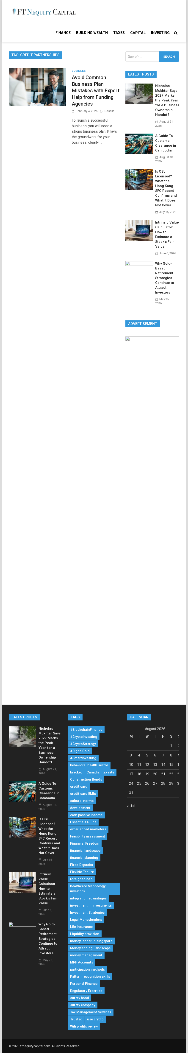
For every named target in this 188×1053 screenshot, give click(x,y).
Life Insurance (81, 927)
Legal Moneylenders (86, 920)
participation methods (87, 969)
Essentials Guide (83, 822)
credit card (78, 786)
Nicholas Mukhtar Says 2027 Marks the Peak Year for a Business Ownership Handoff (167, 100)
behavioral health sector (89, 765)
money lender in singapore (91, 941)
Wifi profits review (84, 1026)
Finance (63, 33)
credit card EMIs (83, 794)
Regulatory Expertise (86, 991)
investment (79, 905)
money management (86, 955)
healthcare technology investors (87, 888)
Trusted (76, 1019)
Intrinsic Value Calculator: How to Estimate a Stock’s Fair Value (48, 888)
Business (79, 71)
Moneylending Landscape (90, 948)
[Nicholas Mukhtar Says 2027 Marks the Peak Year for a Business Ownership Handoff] (139, 103)
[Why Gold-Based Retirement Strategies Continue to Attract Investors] (139, 264)
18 (139, 774)
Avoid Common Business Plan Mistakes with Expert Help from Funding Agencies (95, 90)
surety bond (79, 998)
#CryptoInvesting (83, 737)
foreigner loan (81, 879)
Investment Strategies (87, 912)
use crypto (95, 1019)
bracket (76, 772)
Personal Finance (83, 984)
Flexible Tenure (82, 872)
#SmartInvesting (83, 758)
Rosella (109, 111)
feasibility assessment (87, 836)
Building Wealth (92, 33)
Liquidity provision (84, 934)
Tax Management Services (90, 1012)
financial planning (84, 858)
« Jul (131, 806)
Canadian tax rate (100, 772)
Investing (160, 33)
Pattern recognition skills (90, 977)
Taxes (119, 33)
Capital (138, 33)
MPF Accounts (81, 962)
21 (163, 774)
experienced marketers (88, 829)
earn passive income (86, 815)
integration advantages (88, 898)
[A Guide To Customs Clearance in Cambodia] (139, 153)
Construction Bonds (86, 779)
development (80, 808)
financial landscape (85, 851)
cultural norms (82, 801)
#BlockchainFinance (86, 730)
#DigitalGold (80, 751)
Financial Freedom (84, 843)
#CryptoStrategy (83, 744)
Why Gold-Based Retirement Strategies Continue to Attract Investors (164, 277)
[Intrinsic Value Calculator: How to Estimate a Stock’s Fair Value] (139, 239)
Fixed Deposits (81, 865)
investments (102, 905)
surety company (82, 1005)
